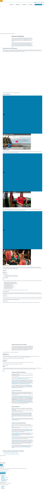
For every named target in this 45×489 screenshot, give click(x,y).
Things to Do (11, 4)
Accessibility (3, 488)
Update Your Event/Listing (4, 479)
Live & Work (30, 4)
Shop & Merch (3, 478)
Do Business (3, 476)
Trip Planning (24, 4)
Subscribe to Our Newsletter (38, 4)
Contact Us (2, 475)
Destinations (18, 4)
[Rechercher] (43, 4)
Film (43, 2)
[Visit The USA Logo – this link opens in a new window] (23, 452)
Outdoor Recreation (3, 480)
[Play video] (22, 115)
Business (42, 2)
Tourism (39, 2)
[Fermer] (1, 1)
